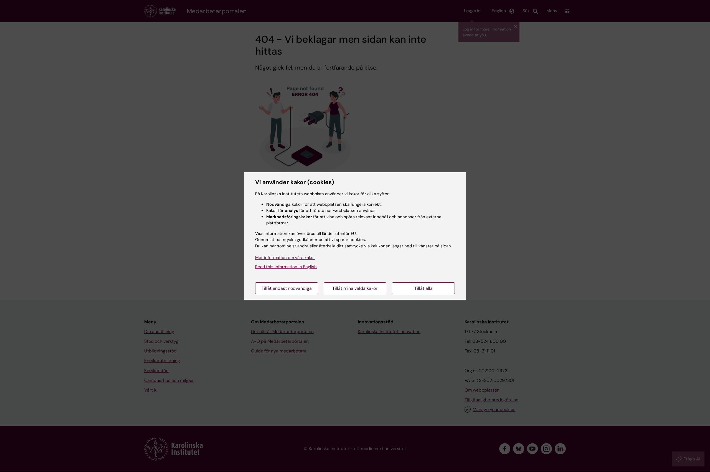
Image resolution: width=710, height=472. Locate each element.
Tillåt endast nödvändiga (287, 288)
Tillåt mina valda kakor (354, 288)
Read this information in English (286, 267)
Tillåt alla (423, 288)
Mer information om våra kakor (285, 257)
